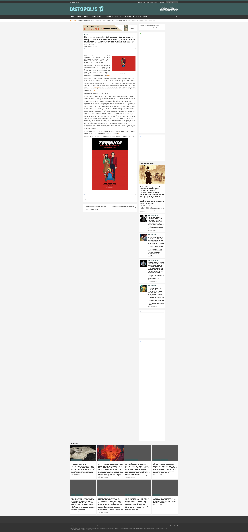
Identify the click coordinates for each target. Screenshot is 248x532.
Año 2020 (89, 199)
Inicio (72, 16)
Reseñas (79, 16)
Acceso (145, 16)
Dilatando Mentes (100, 199)
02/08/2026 (150, 306)
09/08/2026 (73, 474)
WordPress (106, 525)
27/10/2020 (86, 44)
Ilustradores (137, 16)
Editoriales (118, 16)
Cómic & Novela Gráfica (147, 163)
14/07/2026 (100, 512)
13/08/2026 (150, 256)
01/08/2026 (127, 477)
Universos (108, 16)
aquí (108, 75)
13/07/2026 (127, 511)
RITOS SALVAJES (94, 87)
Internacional (74, 443)
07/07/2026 (155, 504)
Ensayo (86, 34)
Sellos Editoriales (162, 2)
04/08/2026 (100, 477)
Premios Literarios (97, 16)
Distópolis (92, 44)
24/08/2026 (142, 205)
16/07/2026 (73, 511)
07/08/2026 (150, 281)
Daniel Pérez (93, 199)
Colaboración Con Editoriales (152, 2)
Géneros (86, 16)
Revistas (127, 16)
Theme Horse (90, 525)
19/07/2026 (155, 474)
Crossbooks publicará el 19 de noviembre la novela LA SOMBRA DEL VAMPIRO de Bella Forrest (123, 207)
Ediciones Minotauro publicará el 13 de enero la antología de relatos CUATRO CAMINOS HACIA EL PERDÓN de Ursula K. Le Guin (96, 208)
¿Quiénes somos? (141, 2)
